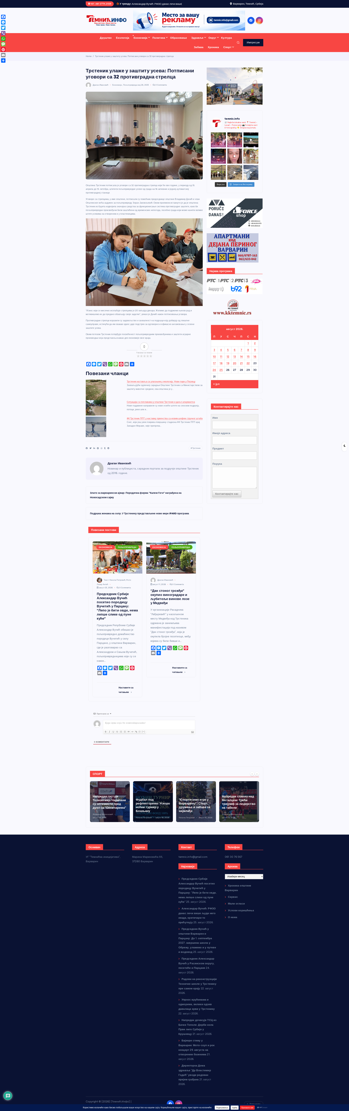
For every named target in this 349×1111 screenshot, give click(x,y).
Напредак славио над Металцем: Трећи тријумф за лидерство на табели (152, 810)
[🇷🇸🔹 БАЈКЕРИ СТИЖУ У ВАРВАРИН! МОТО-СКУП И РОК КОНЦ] (250, 148)
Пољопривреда (130, 93)
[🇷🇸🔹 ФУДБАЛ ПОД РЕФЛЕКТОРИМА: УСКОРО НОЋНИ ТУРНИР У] (218, 164)
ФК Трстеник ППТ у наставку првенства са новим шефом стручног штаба (165, 426)
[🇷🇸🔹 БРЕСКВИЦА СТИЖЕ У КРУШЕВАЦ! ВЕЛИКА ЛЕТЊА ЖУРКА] (234, 164)
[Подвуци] (113, 740)
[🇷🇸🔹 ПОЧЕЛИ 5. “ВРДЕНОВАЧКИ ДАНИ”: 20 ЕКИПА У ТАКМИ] (250, 164)
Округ (212, 46)
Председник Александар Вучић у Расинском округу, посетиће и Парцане (196, 971)
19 (227, 371)
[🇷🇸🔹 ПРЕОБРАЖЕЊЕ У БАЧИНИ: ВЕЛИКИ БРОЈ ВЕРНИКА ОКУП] (234, 148)
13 (234, 364)
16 (254, 364)
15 (248, 364)
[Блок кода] (132, 740)
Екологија (122, 46)
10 (214, 364)
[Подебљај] (106, 740)
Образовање (178, 46)
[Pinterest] (3, 49)
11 (221, 364)
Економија (141, 46)
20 (234, 371)
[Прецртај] (117, 740)
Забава (198, 55)
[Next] (257, 782)
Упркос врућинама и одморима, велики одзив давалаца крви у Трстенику (196, 1012)
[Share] (3, 60)
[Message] (3, 44)
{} (140, 740)
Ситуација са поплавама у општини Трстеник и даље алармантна (161, 410)
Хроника (213, 55)
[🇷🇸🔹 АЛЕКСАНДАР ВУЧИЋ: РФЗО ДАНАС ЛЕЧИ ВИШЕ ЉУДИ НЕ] (218, 148)
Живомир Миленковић (146, 822)
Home (88, 64)
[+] (143, 740)
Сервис (233, 905)
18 (221, 371)
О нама (232, 925)
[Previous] (252, 782)
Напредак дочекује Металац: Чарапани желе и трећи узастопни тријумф (193, 810)
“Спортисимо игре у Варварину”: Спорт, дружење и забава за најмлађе (108, 813)
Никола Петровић (101, 826)
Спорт (227, 55)
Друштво (106, 46)
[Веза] (136, 740)
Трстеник (196, 456)
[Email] (3, 55)
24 (214, 378)
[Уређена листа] (121, 740)
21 (241, 371)
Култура (226, 46)
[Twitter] (3, 28)
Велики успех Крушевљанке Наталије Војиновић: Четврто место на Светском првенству (237, 808)
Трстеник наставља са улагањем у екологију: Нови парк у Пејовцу (161, 390)
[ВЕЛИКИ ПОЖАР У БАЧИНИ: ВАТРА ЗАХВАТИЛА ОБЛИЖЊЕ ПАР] (250, 180)
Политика (158, 46)
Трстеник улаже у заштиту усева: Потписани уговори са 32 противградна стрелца (134, 64)
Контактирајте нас (226, 502)
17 (214, 371)
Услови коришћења (241, 918)
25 (221, 378)
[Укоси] (109, 740)
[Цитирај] (128, 740)
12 (228, 364)
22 (248, 371)
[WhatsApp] (3, 38)
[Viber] (3, 33)
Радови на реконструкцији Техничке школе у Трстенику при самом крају (197, 992)
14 (241, 364)
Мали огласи (236, 912)
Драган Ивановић (100, 93)
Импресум (253, 50)
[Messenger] (3, 22)
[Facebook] (3, 17)
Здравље (197, 46)
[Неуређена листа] (125, 740)
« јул (216, 392)
